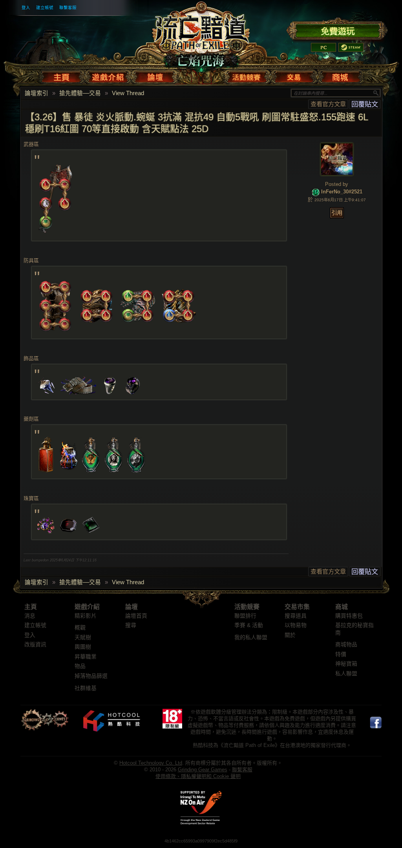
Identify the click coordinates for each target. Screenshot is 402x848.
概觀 (80, 628)
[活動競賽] (247, 75)
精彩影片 (86, 616)
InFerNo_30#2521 (341, 192)
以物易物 (296, 625)
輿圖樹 (83, 647)
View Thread (128, 93)
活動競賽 (246, 606)
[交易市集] (294, 75)
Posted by (336, 184)
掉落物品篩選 (91, 676)
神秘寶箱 (346, 664)
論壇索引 (36, 93)
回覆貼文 (364, 104)
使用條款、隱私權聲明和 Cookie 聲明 (198, 776)
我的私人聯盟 (250, 637)
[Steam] (351, 47)
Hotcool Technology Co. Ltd (150, 763)
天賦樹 (83, 637)
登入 (26, 7)
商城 (341, 606)
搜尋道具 (296, 616)
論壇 (131, 606)
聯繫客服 (68, 7)
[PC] (323, 47)
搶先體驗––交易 (80, 93)
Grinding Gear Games (202, 770)
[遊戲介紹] (108, 75)
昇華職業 (86, 657)
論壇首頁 (136, 616)
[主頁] (63, 75)
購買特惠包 (349, 616)
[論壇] (155, 75)
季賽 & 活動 (248, 625)
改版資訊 (35, 644)
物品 (80, 666)
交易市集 (297, 606)
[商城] (340, 75)
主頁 (30, 606)
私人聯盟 (346, 674)
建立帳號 (44, 7)
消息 (29, 616)
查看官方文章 (328, 104)
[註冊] (337, 30)
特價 (340, 654)
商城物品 (346, 644)
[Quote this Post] (337, 213)
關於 (290, 635)
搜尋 (130, 625)
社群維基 (86, 688)
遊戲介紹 (87, 606)
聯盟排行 (245, 616)
